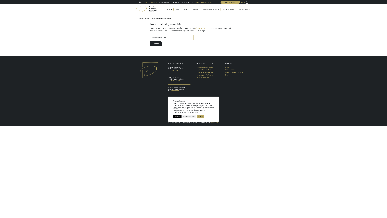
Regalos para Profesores (205, 75)
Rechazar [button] (177, 116)
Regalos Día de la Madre (205, 67)
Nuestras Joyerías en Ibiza (234, 72)
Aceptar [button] (200, 116)
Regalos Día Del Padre (204, 70)
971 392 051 (175, 91)
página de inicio (201, 28)
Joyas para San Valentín (205, 72)
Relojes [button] (177, 9)
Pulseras (195, 9)
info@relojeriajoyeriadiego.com (203, 2)
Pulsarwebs (215, 122)
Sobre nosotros (230, 70)
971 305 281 (145, 2)
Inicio (227, 67)
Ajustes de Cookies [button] (189, 116)
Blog (226, 75)
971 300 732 (154, 2)
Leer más (195, 112)
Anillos (186, 9)
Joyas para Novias (203, 77)
